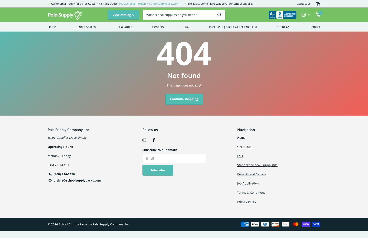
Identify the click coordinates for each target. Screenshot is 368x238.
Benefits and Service (251, 174)
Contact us (303, 4)
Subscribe (157, 170)
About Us (283, 27)
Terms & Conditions (251, 192)
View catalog (122, 15)
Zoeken (219, 15)
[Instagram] (144, 140)
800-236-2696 (127, 4)
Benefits (158, 27)
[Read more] (306, 15)
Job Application (248, 183)
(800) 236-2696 (64, 174)
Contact (314, 27)
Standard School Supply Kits (257, 165)
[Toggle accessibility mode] (318, 3)
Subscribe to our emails (159, 150)
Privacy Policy (246, 202)
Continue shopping (184, 99)
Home (52, 27)
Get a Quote (123, 27)
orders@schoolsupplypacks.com (158, 4)
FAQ (186, 27)
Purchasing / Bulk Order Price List (233, 27)
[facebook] (154, 140)
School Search (86, 27)
